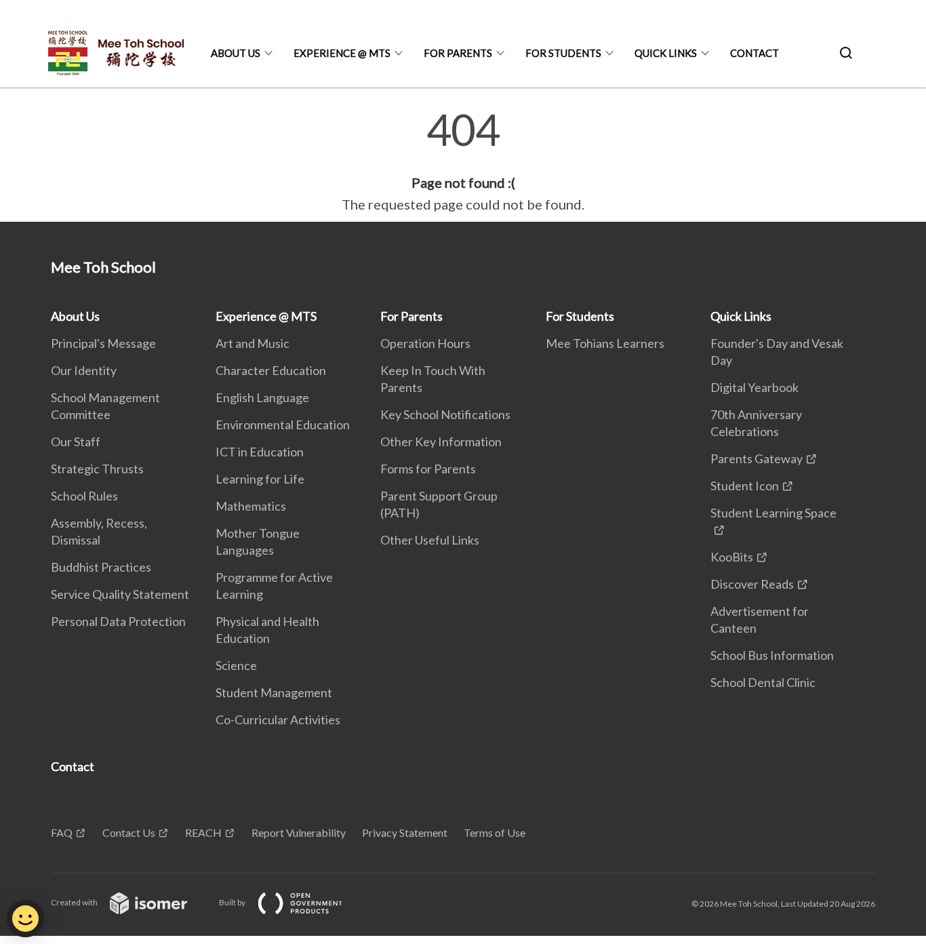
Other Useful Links (429, 539)
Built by (233, 902)
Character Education (271, 370)
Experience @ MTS (342, 53)
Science (236, 665)
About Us (235, 53)
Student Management (274, 692)
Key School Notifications (445, 414)
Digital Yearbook (754, 387)
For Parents (458, 53)
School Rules (84, 495)
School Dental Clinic (763, 682)
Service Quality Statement (120, 594)
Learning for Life (260, 478)
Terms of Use (494, 832)
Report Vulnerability (298, 832)
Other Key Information (441, 441)
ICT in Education (260, 451)
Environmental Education (283, 424)
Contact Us (128, 832)
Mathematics (251, 505)
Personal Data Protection (118, 621)
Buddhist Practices (101, 566)
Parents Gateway (756, 458)
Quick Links (666, 53)
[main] (463, 161)
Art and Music (252, 343)
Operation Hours (425, 343)
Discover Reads (752, 583)
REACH (203, 832)
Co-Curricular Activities (278, 719)
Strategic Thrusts (97, 468)
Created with (75, 902)
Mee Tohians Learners (605, 343)
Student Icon (744, 485)
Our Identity (84, 370)
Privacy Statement (404, 832)
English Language (262, 397)
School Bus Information (772, 655)
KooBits (731, 556)
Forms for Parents (428, 468)
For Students (563, 53)
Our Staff (75, 441)
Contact (754, 53)
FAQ (62, 832)
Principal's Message (103, 343)
